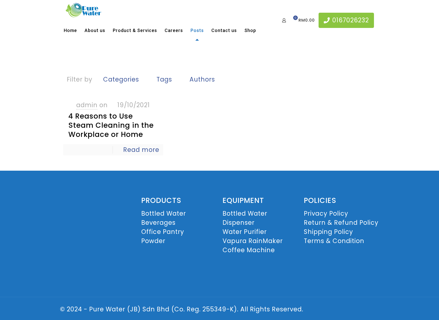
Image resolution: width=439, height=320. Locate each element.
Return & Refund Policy (341, 222)
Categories (121, 79)
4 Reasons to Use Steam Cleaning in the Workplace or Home (111, 125)
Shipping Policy (328, 232)
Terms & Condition (334, 241)
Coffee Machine (249, 250)
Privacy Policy (326, 213)
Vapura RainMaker (253, 241)
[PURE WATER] (83, 10)
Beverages (158, 222)
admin (87, 105)
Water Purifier (245, 232)
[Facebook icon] (372, 310)
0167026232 (350, 20)
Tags (164, 79)
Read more (141, 150)
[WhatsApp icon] (367, 310)
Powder (153, 241)
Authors (202, 79)
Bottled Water (163, 213)
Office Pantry (162, 232)
